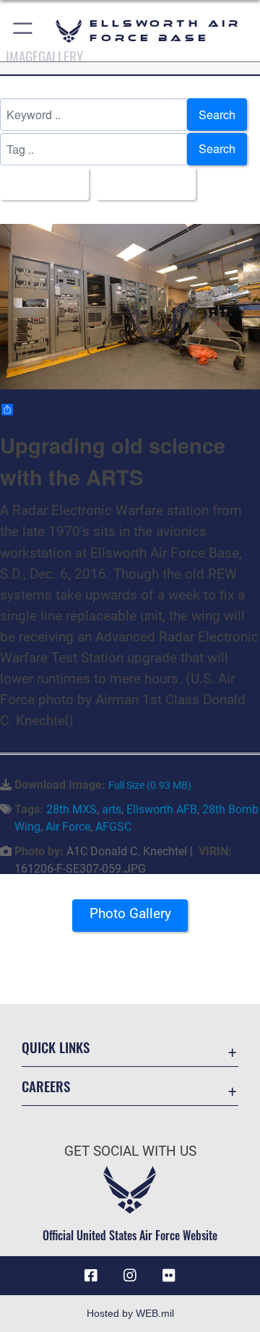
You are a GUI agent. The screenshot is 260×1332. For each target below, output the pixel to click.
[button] (23, 30)
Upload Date (142, 183)
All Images (40, 183)
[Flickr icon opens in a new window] (169, 1275)
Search (217, 114)
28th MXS (71, 809)
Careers (46, 1086)
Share (31, 409)
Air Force (68, 827)
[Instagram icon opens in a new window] (130, 1275)
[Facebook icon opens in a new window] (91, 1275)
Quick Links (56, 1047)
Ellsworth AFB (161, 809)
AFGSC (113, 827)
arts (111, 809)
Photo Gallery (130, 913)
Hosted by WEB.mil (130, 1313)
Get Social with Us (130, 1151)
